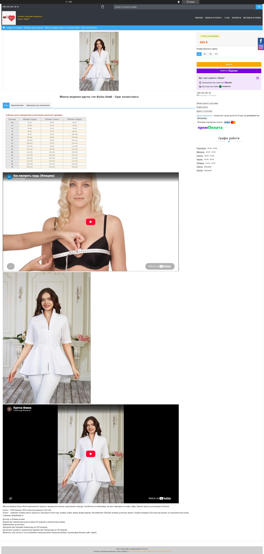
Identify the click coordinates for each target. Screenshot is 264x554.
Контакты (236, 18)
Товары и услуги (213, 18)
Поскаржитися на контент (138, 551)
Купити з (224, 71)
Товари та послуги (14, 28)
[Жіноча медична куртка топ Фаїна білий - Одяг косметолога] (206, 187)
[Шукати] (259, 7)
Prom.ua (145, 549)
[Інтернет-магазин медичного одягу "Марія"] (9, 18)
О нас (227, 18)
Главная (199, 18)
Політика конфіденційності (160, 551)
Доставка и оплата (252, 18)
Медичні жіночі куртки (33, 28)
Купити (229, 65)
